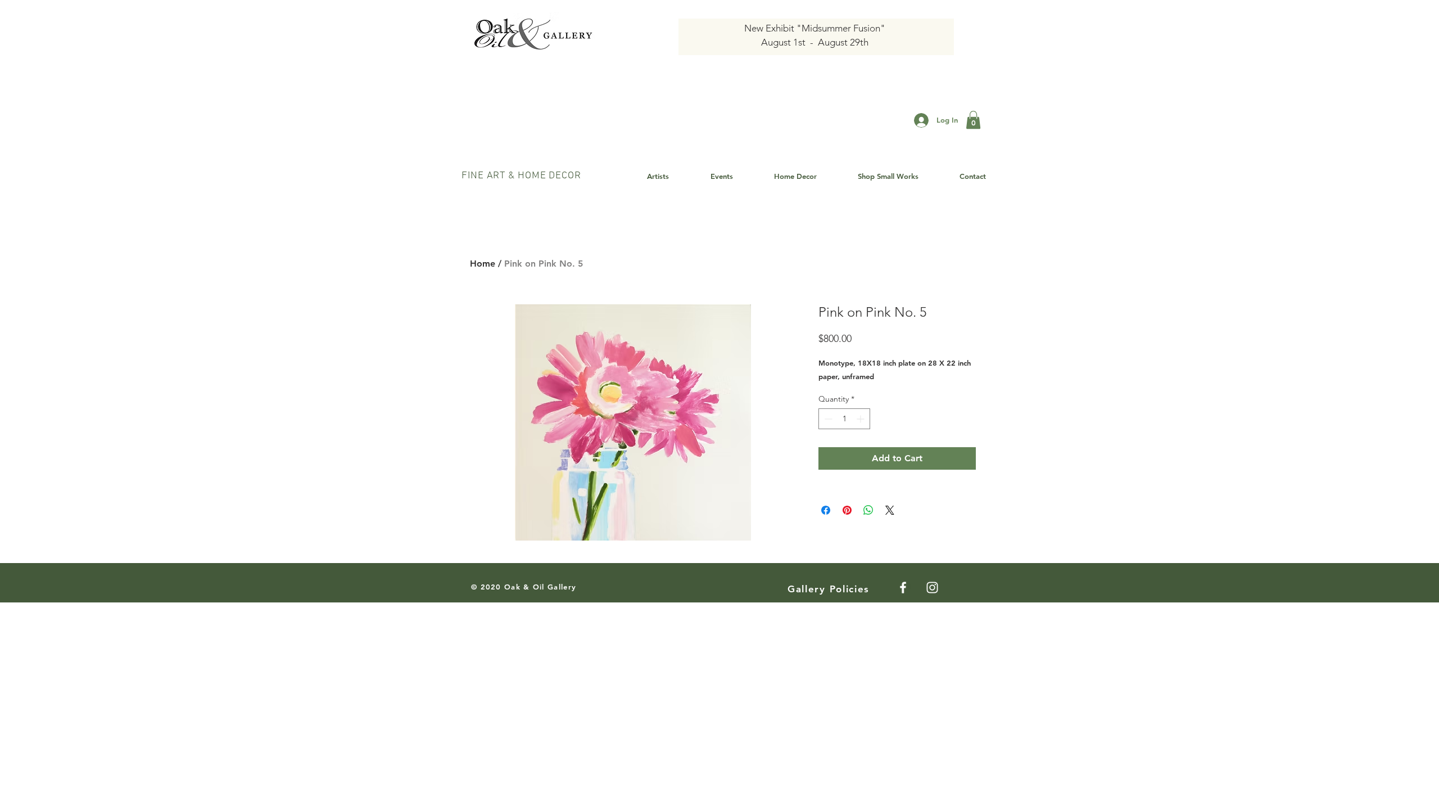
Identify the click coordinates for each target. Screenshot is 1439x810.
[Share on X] (890, 510)
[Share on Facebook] (825, 510)
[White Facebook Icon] (903, 587)
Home (482, 263)
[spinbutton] (844, 419)
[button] (973, 120)
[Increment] (861, 419)
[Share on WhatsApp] (868, 510)
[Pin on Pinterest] (847, 510)
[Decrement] (827, 419)
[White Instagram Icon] (932, 587)
